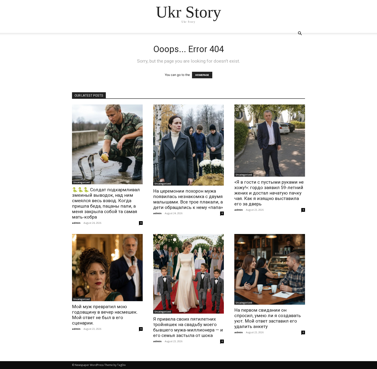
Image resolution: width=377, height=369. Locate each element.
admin (76, 222)
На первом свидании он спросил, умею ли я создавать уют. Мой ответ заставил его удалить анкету (267, 318)
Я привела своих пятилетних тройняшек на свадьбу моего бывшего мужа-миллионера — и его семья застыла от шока (188, 327)
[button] (300, 34)
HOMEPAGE (202, 75)
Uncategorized (81, 182)
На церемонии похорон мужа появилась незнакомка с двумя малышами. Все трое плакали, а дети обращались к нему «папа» (188, 199)
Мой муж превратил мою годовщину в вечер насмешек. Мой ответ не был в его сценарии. (105, 315)
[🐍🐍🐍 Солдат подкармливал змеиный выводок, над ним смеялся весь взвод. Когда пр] (107, 144)
